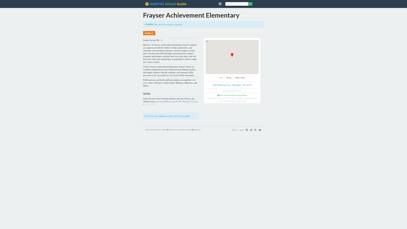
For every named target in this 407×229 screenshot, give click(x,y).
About (234, 130)
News (242, 130)
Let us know (184, 116)
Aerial (228, 78)
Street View (240, 78)
